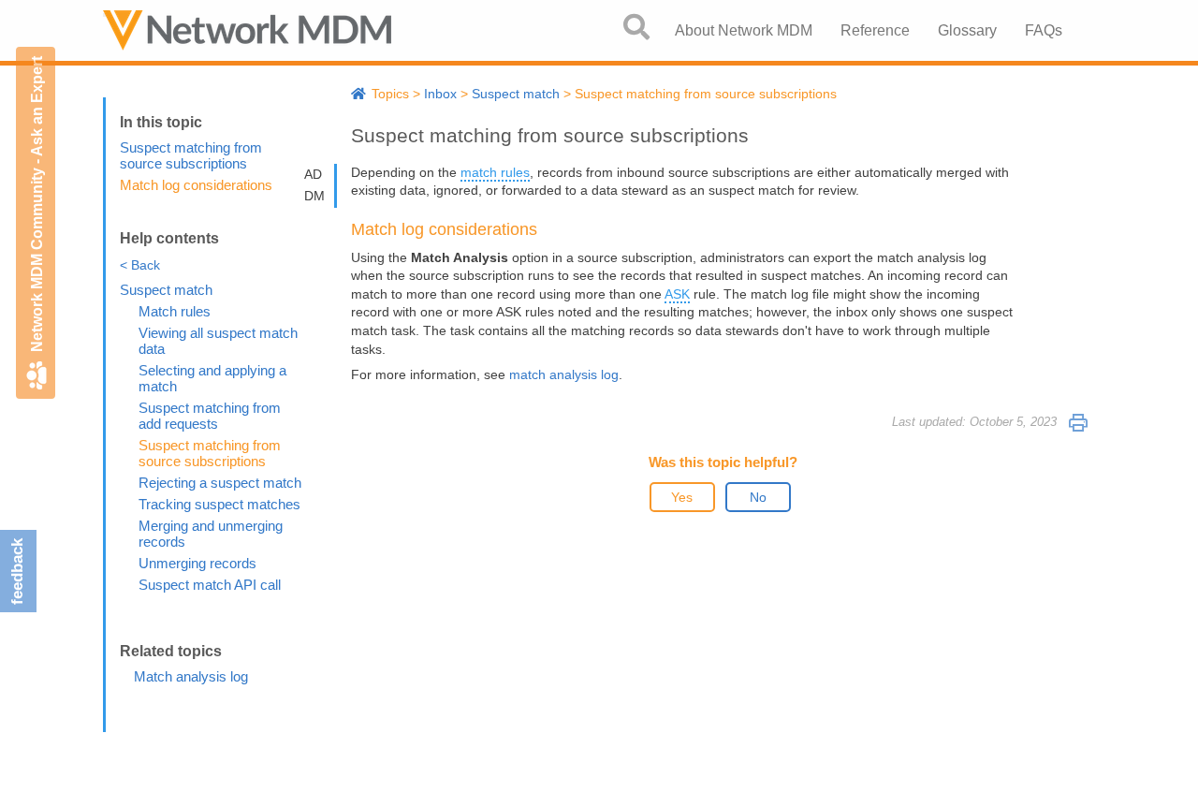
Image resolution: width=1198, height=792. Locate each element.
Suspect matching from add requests (210, 416)
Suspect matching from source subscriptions (191, 155)
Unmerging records (197, 563)
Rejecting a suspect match (220, 483)
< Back (140, 264)
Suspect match (166, 290)
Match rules (175, 311)
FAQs (1043, 30)
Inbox (440, 93)
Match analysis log (191, 676)
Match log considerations (196, 185)
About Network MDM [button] (743, 30)
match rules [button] (495, 172)
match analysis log (564, 374)
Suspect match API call (210, 585)
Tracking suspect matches (219, 504)
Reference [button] (875, 30)
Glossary (967, 30)
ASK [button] (677, 293)
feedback (17, 571)
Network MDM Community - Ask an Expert (37, 204)
